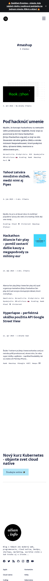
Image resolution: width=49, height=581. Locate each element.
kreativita (9, 154)
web (30, 157)
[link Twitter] (9, 561)
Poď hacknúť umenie (23, 121)
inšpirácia (22, 154)
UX (31, 154)
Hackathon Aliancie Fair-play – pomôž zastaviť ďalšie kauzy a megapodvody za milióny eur (16, 245)
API (29, 363)
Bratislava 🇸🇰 (11, 157)
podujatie (39, 154)
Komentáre (29, 569)
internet (26, 224)
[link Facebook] (4, 561)
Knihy (26, 575)
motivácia (8, 298)
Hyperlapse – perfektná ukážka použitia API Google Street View (23, 317)
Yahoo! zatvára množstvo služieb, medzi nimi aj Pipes (16, 178)
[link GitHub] (18, 561)
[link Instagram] (23, 561)
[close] (46, 6)
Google (22, 363)
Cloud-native (7, 575)
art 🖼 (7, 160)
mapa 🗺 (37, 363)
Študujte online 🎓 (15, 472)
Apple (5, 569)
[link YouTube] (32, 561)
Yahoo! (7, 227)
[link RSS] (14, 561)
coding (23, 157)
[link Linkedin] (28, 561)
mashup (38, 157)
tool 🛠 (16, 224)
